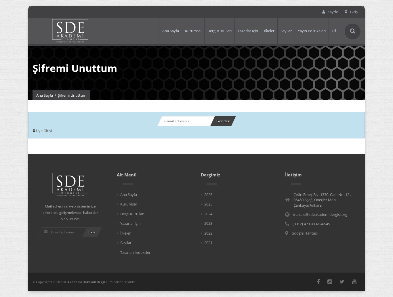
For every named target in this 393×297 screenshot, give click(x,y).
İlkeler (269, 30)
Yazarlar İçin (248, 30)
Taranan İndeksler (135, 252)
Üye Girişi (43, 130)
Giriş (353, 11)
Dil (334, 30)
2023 (208, 223)
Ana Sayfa (170, 30)
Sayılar (286, 30)
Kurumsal (193, 30)
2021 (208, 242)
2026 (208, 194)
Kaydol (333, 11)
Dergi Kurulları (219, 30)
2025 (208, 204)
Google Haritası (304, 233)
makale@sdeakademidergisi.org (320, 214)
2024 (208, 213)
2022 (208, 233)
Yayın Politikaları (312, 30)
